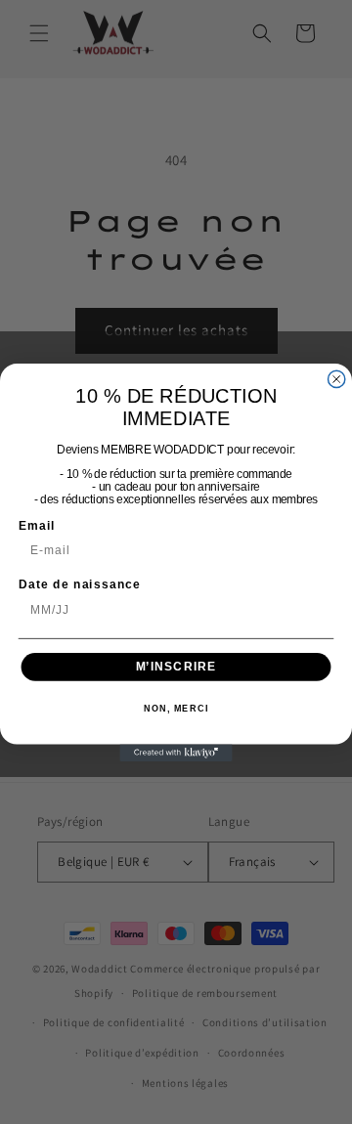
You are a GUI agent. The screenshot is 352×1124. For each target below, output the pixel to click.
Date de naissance (80, 584)
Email (37, 525)
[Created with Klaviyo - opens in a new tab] (175, 752)
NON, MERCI (176, 708)
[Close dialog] (337, 378)
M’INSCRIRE (176, 665)
